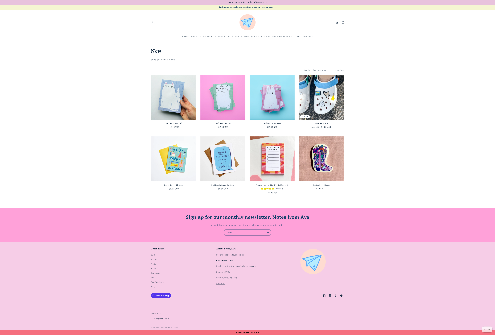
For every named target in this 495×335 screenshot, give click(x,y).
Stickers (154, 259)
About (153, 268)
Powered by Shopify (171, 327)
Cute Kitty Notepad (174, 123)
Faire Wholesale (157, 282)
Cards (153, 255)
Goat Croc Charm (321, 123)
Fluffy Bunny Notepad (272, 123)
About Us (220, 283)
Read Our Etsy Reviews (226, 277)
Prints (153, 264)
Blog (153, 286)
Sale (152, 277)
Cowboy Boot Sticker (321, 185)
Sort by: (307, 70)
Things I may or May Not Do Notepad (272, 185)
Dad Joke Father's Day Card (222, 185)
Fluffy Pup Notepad (223, 123)
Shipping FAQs (223, 272)
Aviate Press (160, 327)
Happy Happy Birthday (174, 185)
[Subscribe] (268, 232)
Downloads (155, 273)
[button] (247, 332)
